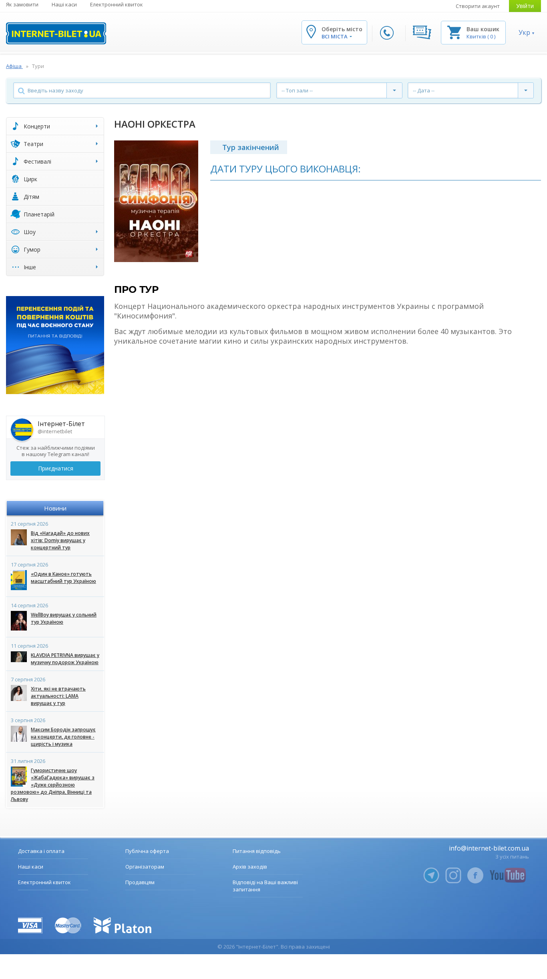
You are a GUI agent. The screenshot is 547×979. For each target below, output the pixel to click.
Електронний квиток (116, 4)
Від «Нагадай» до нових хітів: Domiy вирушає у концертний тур (60, 540)
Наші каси (64, 4)
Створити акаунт (478, 6)
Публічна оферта (147, 851)
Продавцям (140, 882)
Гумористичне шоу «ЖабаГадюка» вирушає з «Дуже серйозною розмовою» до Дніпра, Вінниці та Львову (53, 785)
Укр (524, 32)
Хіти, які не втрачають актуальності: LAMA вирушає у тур (58, 696)
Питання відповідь (257, 851)
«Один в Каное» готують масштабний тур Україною (63, 578)
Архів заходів (250, 866)
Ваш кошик (483, 29)
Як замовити (22, 4)
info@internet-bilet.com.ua (489, 848)
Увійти (525, 6)
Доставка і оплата (41, 851)
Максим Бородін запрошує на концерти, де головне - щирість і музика (63, 736)
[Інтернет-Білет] (56, 33)
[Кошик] (454, 32)
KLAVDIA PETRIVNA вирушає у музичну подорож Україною (65, 659)
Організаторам (144, 866)
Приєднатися (55, 468)
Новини (55, 508)
